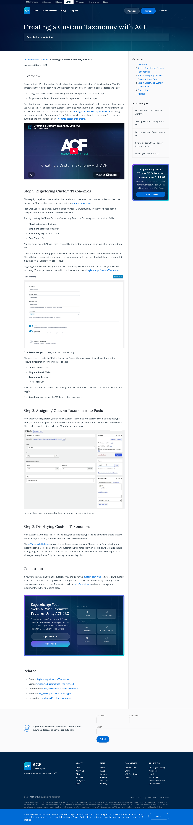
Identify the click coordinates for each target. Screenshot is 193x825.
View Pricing (50, 644)
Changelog (80, 780)
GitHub (128, 771)
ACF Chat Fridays (132, 774)
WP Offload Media (157, 780)
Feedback (104, 780)
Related (141, 93)
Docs (102, 767)
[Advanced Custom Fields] (27, 10)
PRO (36, 10)
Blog (63, 10)
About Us (80, 771)
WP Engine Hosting (157, 767)
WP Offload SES (156, 783)
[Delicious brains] (106, 2)
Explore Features (50, 636)
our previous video (81, 203)
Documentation (49, 10)
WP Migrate (154, 777)
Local (151, 774)
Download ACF (131, 767)
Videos (44, 59)
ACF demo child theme (39, 544)
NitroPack (153, 771)
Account (163, 10)
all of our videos (83, 584)
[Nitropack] (80, 2)
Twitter (128, 777)
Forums (103, 774)
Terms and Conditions (157, 797)
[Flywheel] (46, 2)
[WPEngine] (32, 2)
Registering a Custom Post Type (55, 693)
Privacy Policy (137, 797)
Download (131, 10)
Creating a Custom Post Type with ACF (91, 111)
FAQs (102, 771)
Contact (103, 777)
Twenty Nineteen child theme (70, 118)
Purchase (148, 10)
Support (74, 10)
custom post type (92, 576)
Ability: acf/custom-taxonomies (57, 698)
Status (78, 783)
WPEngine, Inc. (36, 797)
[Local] (58, 2)
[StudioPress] (94, 2)
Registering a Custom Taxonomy (102, 270)
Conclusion (143, 90)
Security (103, 783)
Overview (142, 64)
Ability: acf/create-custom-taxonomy (60, 688)
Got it (158, 816)
